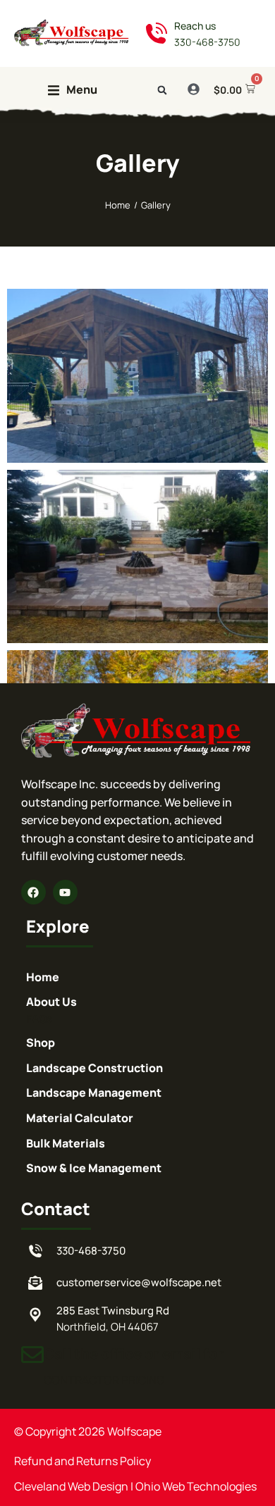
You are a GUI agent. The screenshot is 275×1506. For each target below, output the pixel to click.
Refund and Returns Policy (82, 1461)
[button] (72, 90)
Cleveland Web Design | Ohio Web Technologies (135, 1486)
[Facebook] (33, 892)
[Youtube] (65, 892)
